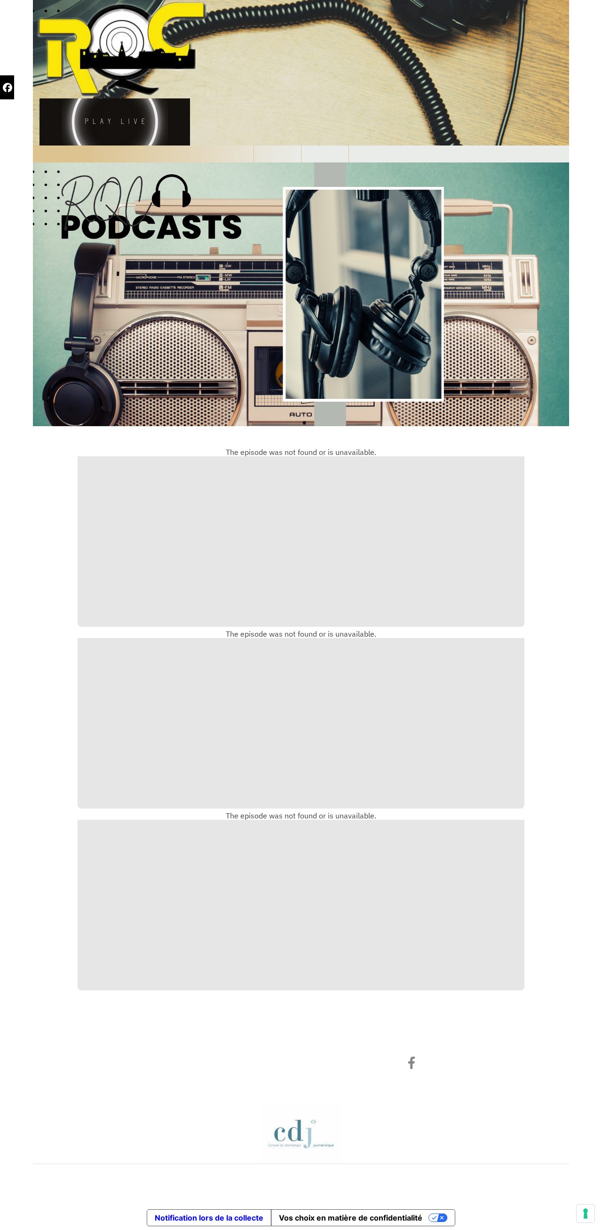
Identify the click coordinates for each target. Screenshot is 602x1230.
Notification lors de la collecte (209, 1217)
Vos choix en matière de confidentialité (350, 1217)
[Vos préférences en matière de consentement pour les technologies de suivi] (585, 1213)
